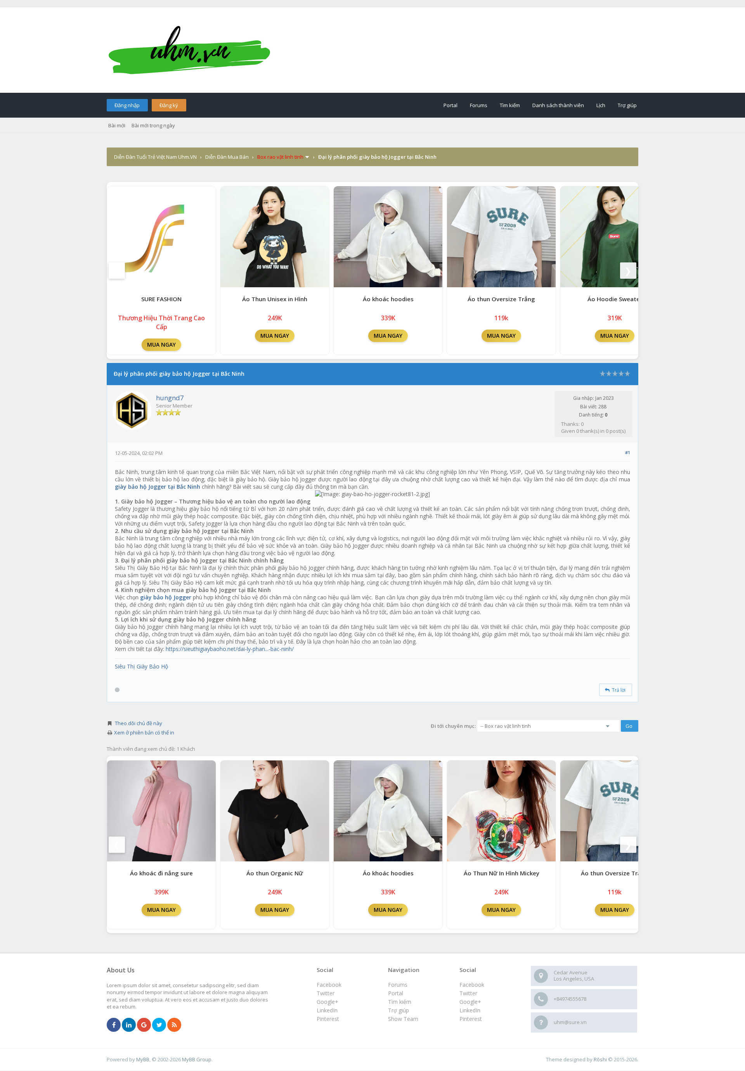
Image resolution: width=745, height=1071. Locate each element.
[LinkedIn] (129, 1025)
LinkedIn (469, 1010)
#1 (627, 452)
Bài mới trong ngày (153, 125)
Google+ (470, 1001)
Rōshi (600, 1059)
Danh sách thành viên (558, 105)
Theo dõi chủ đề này (138, 723)
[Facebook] (114, 1025)
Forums (478, 105)
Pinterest (470, 1018)
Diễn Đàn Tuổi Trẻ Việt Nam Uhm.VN (155, 156)
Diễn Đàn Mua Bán (227, 156)
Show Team (403, 1018)
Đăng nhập (127, 105)
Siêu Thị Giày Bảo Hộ (141, 666)
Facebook (471, 984)
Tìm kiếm (510, 105)
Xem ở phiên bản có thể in (144, 732)
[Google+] (144, 1025)
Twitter (468, 993)
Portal (450, 105)
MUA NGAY (161, 344)
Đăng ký (168, 105)
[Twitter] (159, 1025)
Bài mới (116, 125)
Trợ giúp (627, 105)
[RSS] (174, 1025)
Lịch (600, 105)
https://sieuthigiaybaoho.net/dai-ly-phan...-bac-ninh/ (230, 649)
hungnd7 (170, 397)
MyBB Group (196, 1059)
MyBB (142, 1059)
